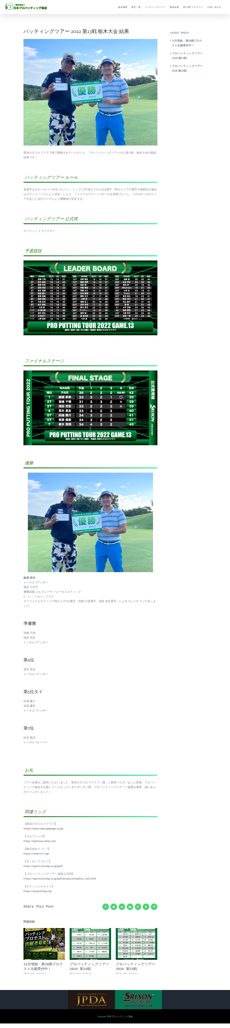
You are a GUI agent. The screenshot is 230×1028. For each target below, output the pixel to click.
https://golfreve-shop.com (39, 841)
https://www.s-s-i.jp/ (36, 853)
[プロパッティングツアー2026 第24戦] (90, 944)
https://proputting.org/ (37, 891)
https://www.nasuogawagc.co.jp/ (43, 828)
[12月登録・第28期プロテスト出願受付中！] (44, 944)
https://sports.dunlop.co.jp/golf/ (43, 866)
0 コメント (41, 973)
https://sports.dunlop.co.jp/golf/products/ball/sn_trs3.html (59, 878)
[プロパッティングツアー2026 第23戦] (136, 944)
